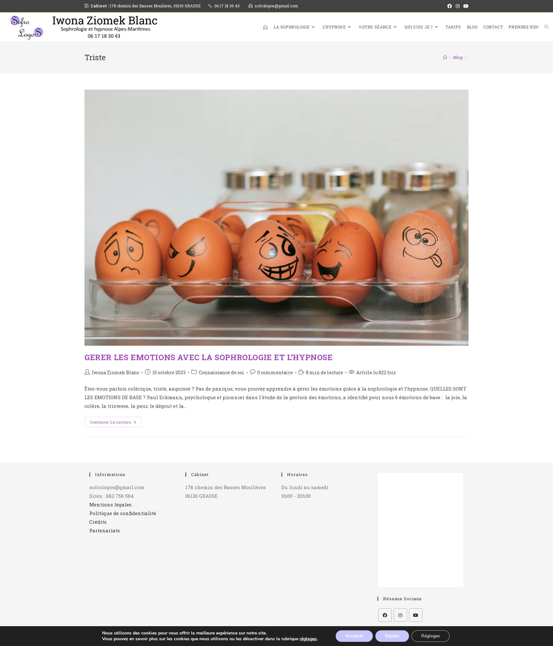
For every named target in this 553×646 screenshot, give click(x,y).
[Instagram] (400, 615)
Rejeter (392, 636)
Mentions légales (110, 504)
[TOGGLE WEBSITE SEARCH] (546, 26)
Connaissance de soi (221, 372)
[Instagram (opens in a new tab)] (457, 6)
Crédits (98, 522)
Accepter (354, 636)
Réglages (430, 636)
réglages (308, 639)
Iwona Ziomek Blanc (115, 372)
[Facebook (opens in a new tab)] (449, 6)
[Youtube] (415, 615)
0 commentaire (275, 372)
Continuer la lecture (116, 420)
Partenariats (104, 530)
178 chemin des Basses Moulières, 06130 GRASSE (146, 5)
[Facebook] (385, 615)
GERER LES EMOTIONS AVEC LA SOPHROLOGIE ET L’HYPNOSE (208, 357)
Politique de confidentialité (122, 513)
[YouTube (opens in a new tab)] (465, 6)
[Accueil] (445, 57)
